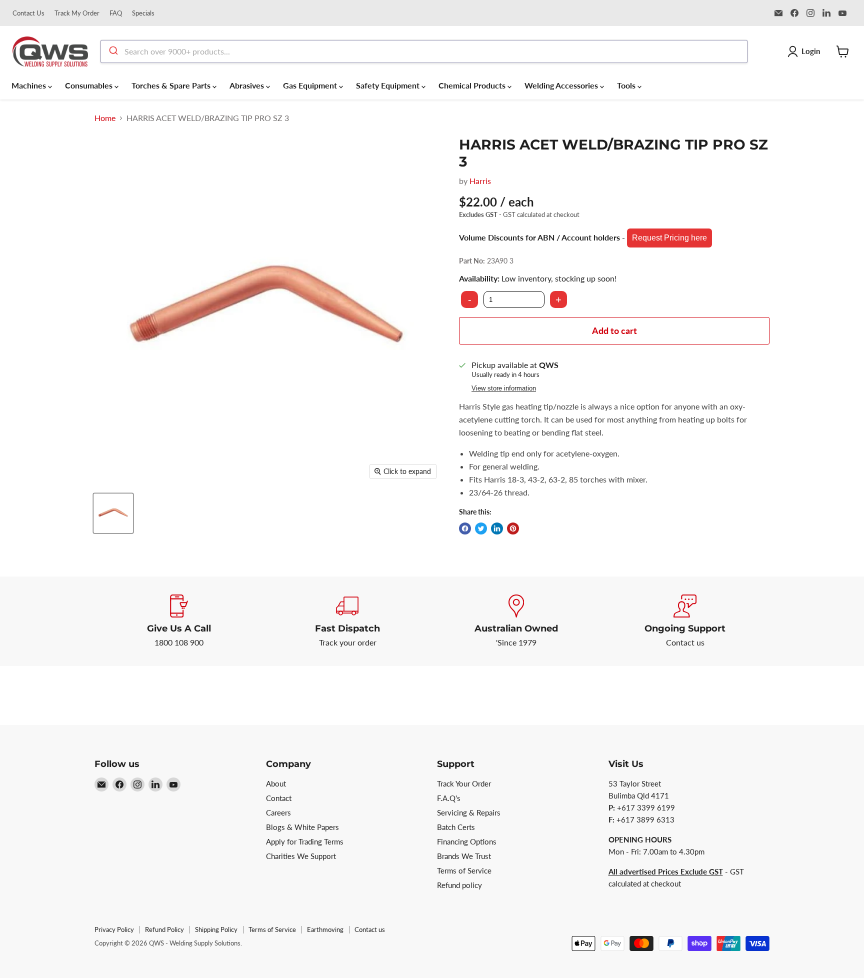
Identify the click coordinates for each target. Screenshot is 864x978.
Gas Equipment (311, 85)
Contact (279, 798)
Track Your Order (464, 783)
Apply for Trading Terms (305, 841)
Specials (143, 13)
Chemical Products (473, 85)
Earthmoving (325, 930)
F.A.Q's (448, 798)
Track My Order (77, 13)
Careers (278, 812)
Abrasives (248, 85)
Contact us (369, 930)
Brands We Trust (464, 856)
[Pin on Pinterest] (513, 528)
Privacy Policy (114, 930)
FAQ (116, 13)
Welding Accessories (562, 85)
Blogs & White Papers (302, 827)
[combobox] (424, 51)
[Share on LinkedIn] (497, 528)
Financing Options (466, 841)
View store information (504, 388)
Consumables (89, 85)
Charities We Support (301, 856)
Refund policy (459, 885)
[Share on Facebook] (465, 528)
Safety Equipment (389, 85)
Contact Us (28, 13)
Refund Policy (164, 930)
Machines (30, 85)
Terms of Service (464, 870)
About (276, 783)
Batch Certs (456, 827)
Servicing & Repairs (468, 812)
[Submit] (112, 51)
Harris (480, 181)
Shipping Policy (216, 930)
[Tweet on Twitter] (481, 528)
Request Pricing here (669, 238)
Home (105, 118)
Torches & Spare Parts (172, 85)
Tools (627, 85)
